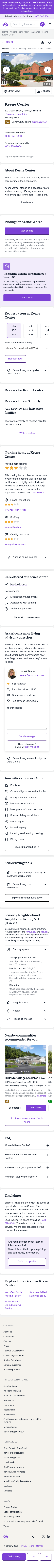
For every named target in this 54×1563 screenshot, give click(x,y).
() (20, 684)
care (40, 49)
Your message (14, 708)
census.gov (30, 932)
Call (46, 1557)
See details (15, 1108)
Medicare (7, 1486)
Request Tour (15, 359)
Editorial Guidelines (12, 1365)
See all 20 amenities (25, 847)
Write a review (27, 433)
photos (5, 49)
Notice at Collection (12, 1512)
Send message (27, 736)
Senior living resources (13, 1453)
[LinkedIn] (49, 1536)
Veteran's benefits (11, 1477)
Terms (6, 1526)
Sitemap (39, 1546)
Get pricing (27, 231)
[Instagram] (38, 1536)
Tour (33, 1557)
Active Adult (9, 1415)
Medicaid (7, 1491)
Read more (27, 202)
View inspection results (15, 510)
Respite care (9, 1410)
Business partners (11, 1370)
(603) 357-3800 (13, 136)
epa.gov (44, 932)
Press (6, 1346)
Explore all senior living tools (27, 898)
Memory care (9, 1400)
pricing (22, 49)
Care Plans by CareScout (15, 1448)
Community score (21, 122)
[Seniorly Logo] (5, 24)
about (14, 49)
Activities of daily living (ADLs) (17, 1481)
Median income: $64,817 (22, 969)
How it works (9, 1462)
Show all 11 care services (27, 618)
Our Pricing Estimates (13, 1356)
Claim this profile (27, 1262)
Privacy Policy (10, 1507)
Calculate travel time (17, 114)
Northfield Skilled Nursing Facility (14, 1294)
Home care (8, 1405)
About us (7, 1332)
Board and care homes (14, 1396)
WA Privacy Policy (11, 1517)
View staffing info (13, 527)
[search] (43, 24)
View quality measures (15, 544)
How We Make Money (13, 1351)
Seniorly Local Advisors (14, 1472)
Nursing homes (10, 1427)
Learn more (27, 297)
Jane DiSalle (27, 672)
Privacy (23, 1546)
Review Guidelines (12, 1360)
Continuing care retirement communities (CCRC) (22, 1420)
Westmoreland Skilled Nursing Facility (13, 1305)
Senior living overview (13, 1432)
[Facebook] (33, 1536)
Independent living (12, 1391)
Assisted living (10, 1386)
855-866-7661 (42, 16)
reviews (32, 49)
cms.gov (30, 157)
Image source (9, 55)
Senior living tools (11, 1458)
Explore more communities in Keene (27, 1120)
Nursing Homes (18, 584)
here (30, 11)
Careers (7, 1341)
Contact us (8, 1337)
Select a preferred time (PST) (18, 343)
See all (9, 42)
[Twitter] (43, 1536)
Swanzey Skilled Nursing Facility (38, 1294)
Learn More (38, 493)
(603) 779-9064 (13, 146)
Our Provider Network (13, 1467)
